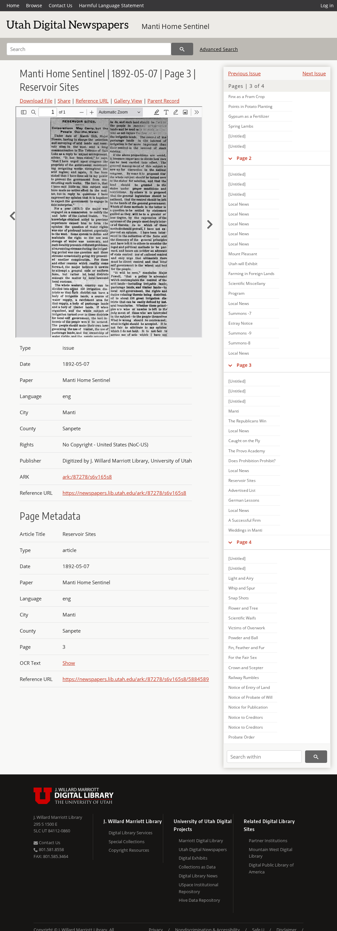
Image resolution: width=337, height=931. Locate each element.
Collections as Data (197, 867)
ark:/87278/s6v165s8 (87, 476)
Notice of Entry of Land (249, 687)
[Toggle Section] (230, 158)
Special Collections (126, 841)
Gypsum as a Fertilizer (248, 116)
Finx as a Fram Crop (246, 96)
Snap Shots (238, 598)
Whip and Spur (241, 588)
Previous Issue (244, 73)
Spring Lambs (240, 126)
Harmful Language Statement (111, 5)
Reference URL (92, 100)
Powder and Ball (243, 638)
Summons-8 (239, 343)
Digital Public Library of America (271, 868)
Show (69, 663)
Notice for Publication (248, 707)
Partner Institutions (268, 840)
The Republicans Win (247, 421)
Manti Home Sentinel (175, 26)
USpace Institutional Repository (198, 888)
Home (13, 5)
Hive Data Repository (199, 900)
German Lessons (243, 500)
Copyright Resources (129, 850)
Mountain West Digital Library (270, 852)
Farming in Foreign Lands (251, 273)
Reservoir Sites (242, 480)
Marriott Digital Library (201, 840)
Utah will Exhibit (242, 263)
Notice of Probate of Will (250, 697)
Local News (238, 204)
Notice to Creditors (245, 717)
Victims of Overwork (246, 628)
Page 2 (244, 158)
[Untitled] (237, 136)
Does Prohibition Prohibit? (251, 461)
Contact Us (60, 5)
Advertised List (241, 490)
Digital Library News (198, 876)
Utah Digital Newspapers (203, 849)
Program (236, 293)
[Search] (182, 49)
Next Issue (314, 73)
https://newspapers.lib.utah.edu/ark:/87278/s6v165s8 (124, 493)
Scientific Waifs (242, 618)
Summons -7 (239, 313)
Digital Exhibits (193, 858)
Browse (34, 5)
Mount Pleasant (242, 254)
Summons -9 (239, 333)
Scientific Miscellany (246, 283)
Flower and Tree (243, 608)
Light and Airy (240, 578)
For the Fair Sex (242, 657)
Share (64, 100)
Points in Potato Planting (250, 106)
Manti (233, 411)
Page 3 (244, 365)
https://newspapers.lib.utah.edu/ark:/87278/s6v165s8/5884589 (136, 679)
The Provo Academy (246, 451)
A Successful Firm (244, 520)
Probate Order (241, 737)
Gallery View (128, 100)
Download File (36, 100)
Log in (327, 5)
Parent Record (163, 100)
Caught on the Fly (244, 440)
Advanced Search (219, 49)
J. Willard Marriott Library (58, 817)
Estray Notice (240, 323)
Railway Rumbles (243, 677)
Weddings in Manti (245, 530)
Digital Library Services (130, 833)
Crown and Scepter (245, 667)
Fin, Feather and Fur (246, 647)
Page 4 (244, 542)
